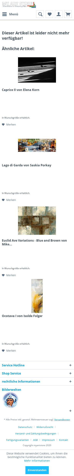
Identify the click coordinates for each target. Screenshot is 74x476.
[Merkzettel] (49, 14)
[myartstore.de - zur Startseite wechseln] (19, 5)
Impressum (48, 440)
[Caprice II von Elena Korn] (37, 70)
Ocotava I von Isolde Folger (22, 316)
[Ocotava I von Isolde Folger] (37, 296)
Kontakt (63, 440)
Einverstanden (37, 470)
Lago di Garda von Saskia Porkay (26, 165)
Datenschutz (25, 427)
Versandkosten (62, 419)
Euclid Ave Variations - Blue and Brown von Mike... (34, 242)
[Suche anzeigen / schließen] (40, 14)
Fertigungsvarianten (17, 440)
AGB (35, 440)
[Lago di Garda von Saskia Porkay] (37, 145)
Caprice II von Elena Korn (20, 90)
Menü (13, 14)
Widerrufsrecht (44, 427)
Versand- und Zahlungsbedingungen (35, 433)
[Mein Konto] (58, 14)
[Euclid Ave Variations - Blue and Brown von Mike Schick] (37, 221)
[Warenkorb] (68, 14)
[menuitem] (10, 14)
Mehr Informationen (37, 460)
